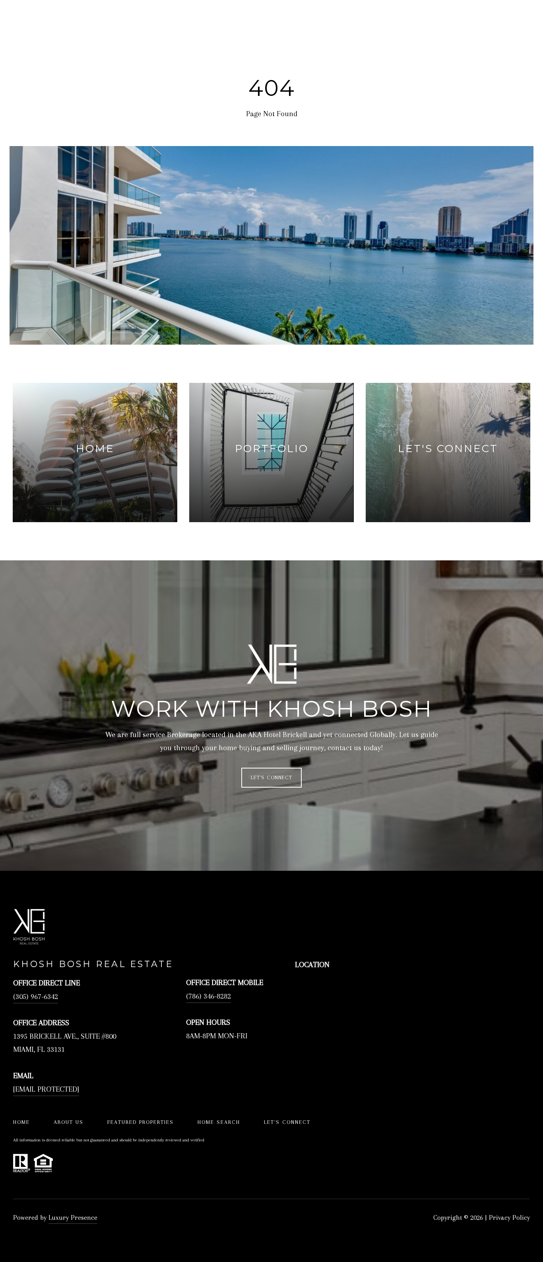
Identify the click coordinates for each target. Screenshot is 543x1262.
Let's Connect (287, 1122)
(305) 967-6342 (35, 996)
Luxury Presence (72, 1217)
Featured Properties (140, 1122)
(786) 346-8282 (208, 996)
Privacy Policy (509, 1217)
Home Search (219, 1122)
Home (21, 1122)
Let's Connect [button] (271, 777)
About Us (68, 1122)
